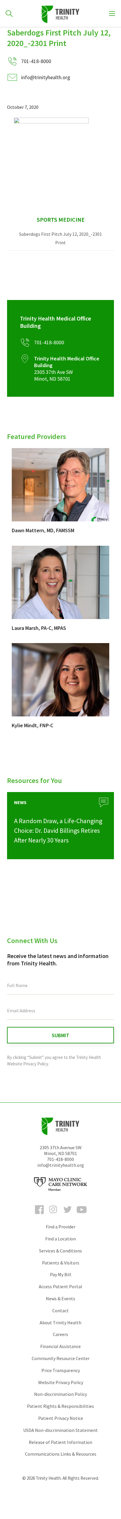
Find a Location (60, 1239)
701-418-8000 (60, 1159)
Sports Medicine (61, 219)
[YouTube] (82, 1215)
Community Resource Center (61, 1358)
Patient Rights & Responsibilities (60, 1406)
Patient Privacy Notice (60, 1418)
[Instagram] (53, 1215)
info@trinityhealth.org (45, 77)
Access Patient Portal (60, 1286)
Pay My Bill (60, 1274)
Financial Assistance (60, 1346)
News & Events (60, 1298)
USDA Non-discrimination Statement (60, 1430)
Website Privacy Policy (60, 1382)
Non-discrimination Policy (60, 1394)
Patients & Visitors (60, 1263)
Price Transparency (60, 1370)
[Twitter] (67, 1215)
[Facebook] (39, 1215)
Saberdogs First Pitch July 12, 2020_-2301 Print (60, 238)
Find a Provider (60, 1227)
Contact (60, 1310)
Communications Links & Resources (60, 1454)
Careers (60, 1334)
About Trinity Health (60, 1322)
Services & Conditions (60, 1251)
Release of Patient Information (60, 1442)
